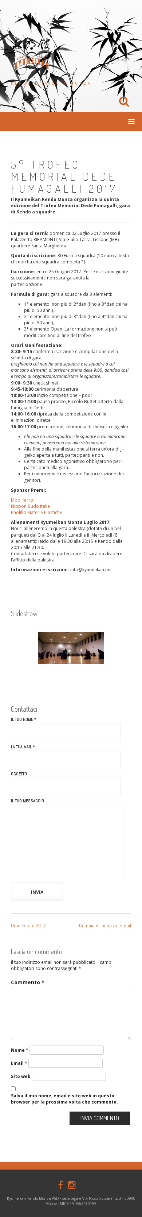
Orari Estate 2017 (28, 925)
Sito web (21, 1076)
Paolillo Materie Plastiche (36, 512)
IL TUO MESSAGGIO (27, 801)
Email (19, 1063)
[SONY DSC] (71, 648)
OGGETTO (19, 774)
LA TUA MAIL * (23, 747)
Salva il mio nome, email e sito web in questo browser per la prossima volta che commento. (64, 1099)
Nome (19, 1050)
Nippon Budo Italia (30, 506)
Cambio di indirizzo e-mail (105, 925)
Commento (27, 982)
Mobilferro (22, 500)
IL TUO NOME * (23, 719)
